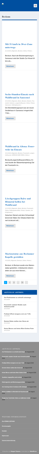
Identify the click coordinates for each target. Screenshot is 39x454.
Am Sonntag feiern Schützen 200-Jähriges (14, 387)
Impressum (5, 435)
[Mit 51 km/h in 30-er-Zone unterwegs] (19, 31)
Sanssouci (8, 105)
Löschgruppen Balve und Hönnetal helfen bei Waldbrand (18, 202)
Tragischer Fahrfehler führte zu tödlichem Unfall (16, 398)
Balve (19, 101)
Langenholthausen (20, 103)
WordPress (33, 451)
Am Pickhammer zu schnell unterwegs (17, 297)
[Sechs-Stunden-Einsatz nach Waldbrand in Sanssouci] (19, 81)
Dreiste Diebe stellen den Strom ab (16, 321)
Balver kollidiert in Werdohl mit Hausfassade (15, 391)
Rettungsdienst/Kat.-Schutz (17, 210)
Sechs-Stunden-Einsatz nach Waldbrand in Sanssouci (19, 96)
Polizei (29, 51)
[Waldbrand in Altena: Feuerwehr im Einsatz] (19, 134)
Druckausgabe (6, 426)
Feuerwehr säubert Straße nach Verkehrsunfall (15, 305)
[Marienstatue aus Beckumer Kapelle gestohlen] (19, 241)
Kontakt (4, 431)
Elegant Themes (15, 451)
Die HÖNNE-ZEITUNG (8, 421)
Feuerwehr (26, 153)
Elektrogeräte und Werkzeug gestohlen (13, 382)
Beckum (20, 51)
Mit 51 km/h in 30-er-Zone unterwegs (18, 45)
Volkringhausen (16, 105)
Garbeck (12, 103)
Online (25, 51)
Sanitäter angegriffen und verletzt (12, 377)
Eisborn (29, 101)
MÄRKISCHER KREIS (18, 155)
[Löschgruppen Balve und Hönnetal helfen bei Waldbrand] (19, 186)
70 (22, 282)
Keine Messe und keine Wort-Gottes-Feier (19, 328)
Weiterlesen (10, 66)
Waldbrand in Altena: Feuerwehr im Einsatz (20, 148)
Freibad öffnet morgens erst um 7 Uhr (17, 314)
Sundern (27, 210)
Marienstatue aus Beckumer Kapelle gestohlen (19, 255)
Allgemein (14, 51)
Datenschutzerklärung (8, 440)
